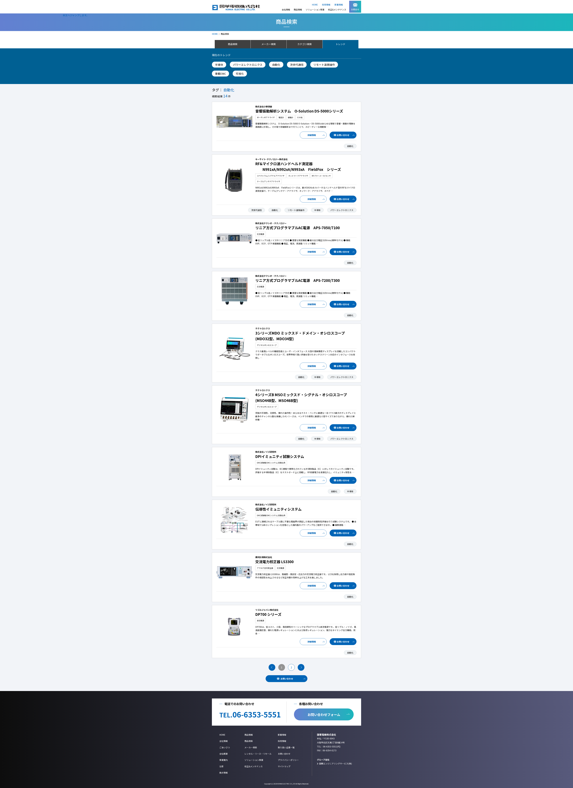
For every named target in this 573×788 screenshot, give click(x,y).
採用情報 (326, 4)
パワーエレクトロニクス (247, 65)
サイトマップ (284, 766)
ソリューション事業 (315, 9)
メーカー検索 (250, 747)
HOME (315, 4)
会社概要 (223, 753)
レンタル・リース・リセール (257, 753)
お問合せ (355, 9)
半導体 (219, 65)
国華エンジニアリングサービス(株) (335, 763)
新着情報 (339, 4)
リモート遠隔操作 (324, 65)
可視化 (240, 74)
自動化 (276, 65)
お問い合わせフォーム (324, 714)
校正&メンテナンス (337, 9)
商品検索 (248, 741)
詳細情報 (312, 135)
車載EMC (220, 74)
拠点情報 (223, 772)
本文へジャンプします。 (76, 15)
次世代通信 (297, 65)
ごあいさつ (224, 747)
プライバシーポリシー (288, 759)
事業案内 (223, 759)
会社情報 (286, 9)
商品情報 (298, 9)
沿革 (221, 766)
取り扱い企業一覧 (286, 747)
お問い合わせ (343, 135)
